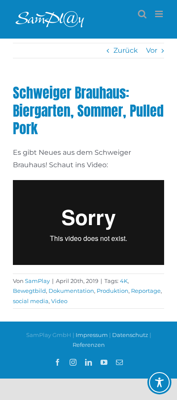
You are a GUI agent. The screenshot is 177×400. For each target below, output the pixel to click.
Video (59, 301)
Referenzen (89, 344)
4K (124, 280)
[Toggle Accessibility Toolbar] (159, 382)
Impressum (92, 334)
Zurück (125, 50)
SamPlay (37, 280)
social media (31, 301)
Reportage (146, 290)
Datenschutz (130, 334)
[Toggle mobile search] (142, 13)
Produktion (112, 290)
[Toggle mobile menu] (159, 13)
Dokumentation (71, 290)
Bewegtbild (29, 290)
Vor (151, 50)
